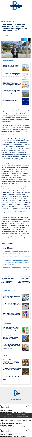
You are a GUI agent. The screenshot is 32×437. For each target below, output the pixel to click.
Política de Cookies (8, 416)
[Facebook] (22, 39)
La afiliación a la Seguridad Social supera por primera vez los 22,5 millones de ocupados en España (11, 75)
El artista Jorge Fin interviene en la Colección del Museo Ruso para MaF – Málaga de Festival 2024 (24, 281)
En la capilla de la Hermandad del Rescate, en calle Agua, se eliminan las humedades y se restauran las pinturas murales (16, 262)
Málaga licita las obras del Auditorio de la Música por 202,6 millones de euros (11, 296)
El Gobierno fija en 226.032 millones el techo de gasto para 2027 (12, 99)
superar (15, 156)
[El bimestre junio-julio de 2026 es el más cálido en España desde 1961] (25, 67)
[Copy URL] (29, 39)
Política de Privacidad (20, 414)
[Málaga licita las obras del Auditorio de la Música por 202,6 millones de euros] (25, 297)
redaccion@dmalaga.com (16, 399)
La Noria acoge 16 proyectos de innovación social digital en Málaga (12, 304)
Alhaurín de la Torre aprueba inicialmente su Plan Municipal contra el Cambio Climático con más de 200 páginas (11, 361)
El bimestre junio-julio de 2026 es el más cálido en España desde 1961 (12, 65)
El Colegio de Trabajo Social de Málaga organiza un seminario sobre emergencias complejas (11, 329)
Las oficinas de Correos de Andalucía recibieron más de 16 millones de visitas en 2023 (7, 280)
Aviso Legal (9, 414)
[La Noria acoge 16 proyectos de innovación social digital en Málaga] (25, 306)
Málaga (11, 116)
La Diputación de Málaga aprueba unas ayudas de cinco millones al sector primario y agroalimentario (11, 313)
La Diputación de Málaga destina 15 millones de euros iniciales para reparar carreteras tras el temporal (12, 369)
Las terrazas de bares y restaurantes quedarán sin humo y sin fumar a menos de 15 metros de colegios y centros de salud (12, 84)
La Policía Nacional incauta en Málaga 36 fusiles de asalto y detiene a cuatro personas (11, 337)
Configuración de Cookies (22, 416)
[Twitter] (25, 39)
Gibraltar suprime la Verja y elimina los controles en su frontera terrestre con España (12, 92)
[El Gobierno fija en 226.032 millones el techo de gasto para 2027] (25, 101)
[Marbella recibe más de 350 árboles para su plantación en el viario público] (25, 379)
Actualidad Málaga (8, 21)
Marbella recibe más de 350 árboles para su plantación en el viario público (12, 378)
